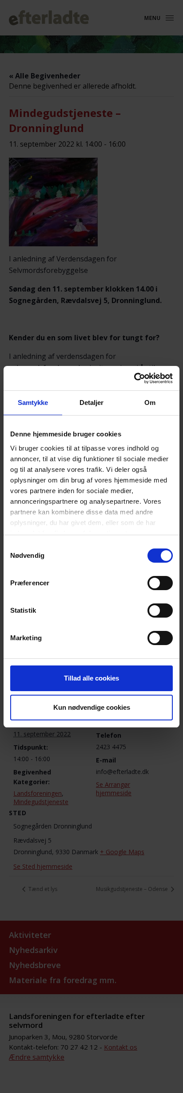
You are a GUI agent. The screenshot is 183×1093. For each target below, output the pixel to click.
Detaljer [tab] (92, 402)
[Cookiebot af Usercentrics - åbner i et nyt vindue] (134, 378)
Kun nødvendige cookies (91, 707)
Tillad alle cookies (91, 678)
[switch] (160, 583)
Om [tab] (149, 402)
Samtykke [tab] (33, 402)
